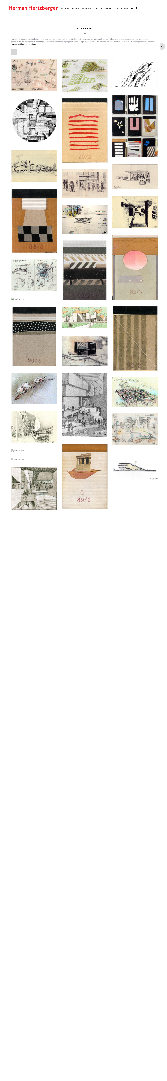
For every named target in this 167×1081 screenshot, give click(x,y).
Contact (123, 8)
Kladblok (19, 50)
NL (162, 46)
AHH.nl (65, 8)
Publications (90, 8)
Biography (108, 8)
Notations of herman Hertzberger (24, 44)
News (75, 8)
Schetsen (85, 28)
